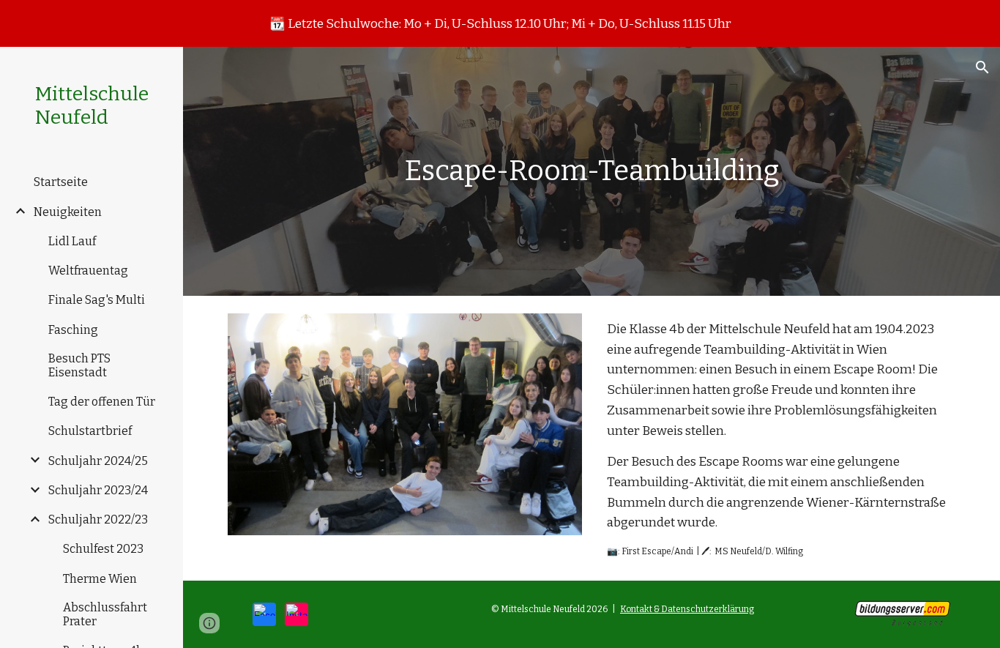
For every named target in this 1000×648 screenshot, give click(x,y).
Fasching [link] (73, 330)
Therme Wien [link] (100, 579)
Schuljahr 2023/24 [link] (98, 490)
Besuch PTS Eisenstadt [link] (79, 365)
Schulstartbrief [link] (90, 431)
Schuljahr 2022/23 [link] (98, 519)
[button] (982, 67)
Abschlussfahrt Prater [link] (105, 614)
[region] (500, 23)
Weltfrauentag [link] (88, 271)
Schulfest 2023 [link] (103, 549)
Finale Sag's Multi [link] (96, 300)
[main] (592, 171)
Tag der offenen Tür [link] (101, 402)
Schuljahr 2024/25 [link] (98, 461)
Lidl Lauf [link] (72, 241)
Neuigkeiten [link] (68, 212)
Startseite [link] (61, 182)
